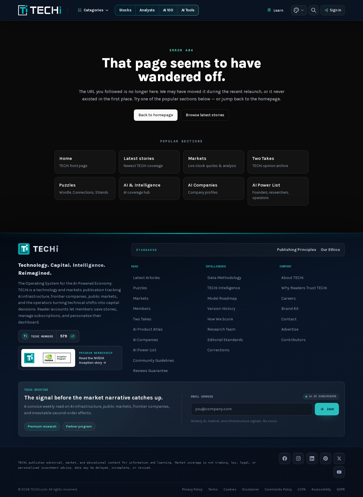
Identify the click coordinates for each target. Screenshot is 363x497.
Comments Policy (278, 489)
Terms (213, 489)
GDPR (341, 489)
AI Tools (188, 10)
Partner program (79, 426)
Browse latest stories (205, 115)
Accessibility (321, 489)
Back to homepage (155, 115)
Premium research (42, 426)
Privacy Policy (192, 489)
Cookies (230, 489)
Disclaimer (250, 489)
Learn (278, 10)
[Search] (314, 10)
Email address (202, 396)
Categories (94, 10)
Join (330, 408)
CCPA (301, 489)
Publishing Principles (296, 249)
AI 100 (168, 10)
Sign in (335, 10)
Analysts (147, 10)
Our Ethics (330, 249)
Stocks (125, 10)
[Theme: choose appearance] (299, 10)
